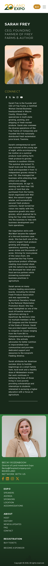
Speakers (9, 493)
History (8, 521)
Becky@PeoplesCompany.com (16, 468)
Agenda (8, 496)
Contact (8, 531)
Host (6, 518)
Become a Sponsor (14, 548)
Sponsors (9, 499)
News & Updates (12, 524)
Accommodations (13, 506)
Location (9, 502)
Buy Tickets (10, 543)
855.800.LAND (8, 471)
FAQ (6, 527)
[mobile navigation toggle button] (44, 7)
